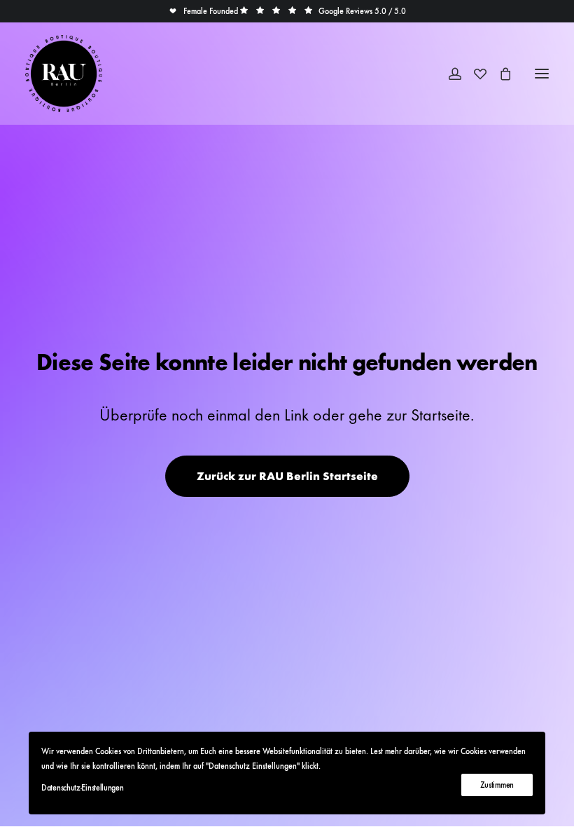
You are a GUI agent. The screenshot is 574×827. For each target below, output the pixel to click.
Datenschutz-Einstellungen (82, 788)
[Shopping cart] (499, 73)
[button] (203, 11)
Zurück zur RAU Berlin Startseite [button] (287, 476)
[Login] (448, 73)
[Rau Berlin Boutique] (63, 73)
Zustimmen (497, 785)
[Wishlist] (473, 73)
